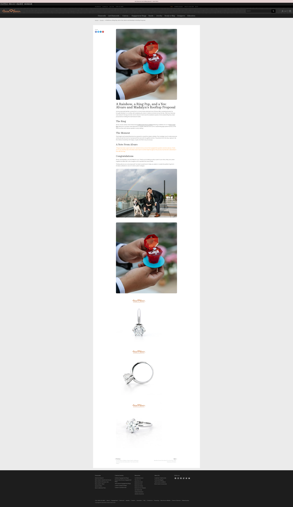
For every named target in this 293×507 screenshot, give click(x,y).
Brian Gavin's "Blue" (100, 484)
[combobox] (258, 11)
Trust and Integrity (159, 480)
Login (285, 11)
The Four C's (138, 480)
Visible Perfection (139, 492)
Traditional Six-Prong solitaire (145, 124)
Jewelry (159, 16)
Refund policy (185, 500)
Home (96, 20)
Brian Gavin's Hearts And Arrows (103, 480)
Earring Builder (178, 6)
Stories (102, 20)
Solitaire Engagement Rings (122, 478)
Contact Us (105, 6)
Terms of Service (176, 500)
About (108, 500)
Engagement (114, 500)
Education (191, 16)
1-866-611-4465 (119, 6)
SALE (171, 6)
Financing (156, 500)
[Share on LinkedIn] (101, 32)
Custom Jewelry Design (121, 485)
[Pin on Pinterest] (103, 32)
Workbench (98, 6)
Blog (196, 6)
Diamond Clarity (139, 486)
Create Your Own (189, 6)
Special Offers (98, 486)
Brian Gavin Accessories (161, 484)
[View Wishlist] (287, 11)
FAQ (144, 500)
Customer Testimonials (160, 478)
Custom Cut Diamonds (120, 487)
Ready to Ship (170, 16)
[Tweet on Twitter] (98, 32)
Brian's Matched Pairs (100, 488)
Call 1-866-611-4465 (100, 500)
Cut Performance (139, 478)
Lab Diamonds (113, 16)
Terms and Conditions (160, 482)
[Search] (273, 11)
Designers (181, 16)
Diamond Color (138, 484)
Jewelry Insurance (139, 494)
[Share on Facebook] (96, 32)
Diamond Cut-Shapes (140, 488)
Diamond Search (99, 478)
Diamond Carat (139, 482)
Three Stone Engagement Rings (123, 483)
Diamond (121, 500)
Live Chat (111, 6)
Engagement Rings (139, 16)
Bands (151, 16)
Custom (125, 16)
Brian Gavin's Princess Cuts (102, 482)
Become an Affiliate (165, 500)
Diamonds (102, 16)
